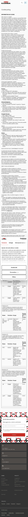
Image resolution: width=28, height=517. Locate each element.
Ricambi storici (17, 484)
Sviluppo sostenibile (5, 484)
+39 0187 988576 (5, 462)
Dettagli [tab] (11, 242)
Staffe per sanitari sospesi (20, 486)
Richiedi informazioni (19, 490)
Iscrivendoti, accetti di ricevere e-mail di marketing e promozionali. (14, 430)
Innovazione (3, 483)
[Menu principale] (25, 2)
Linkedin (8, 503)
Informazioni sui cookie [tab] (21, 242)
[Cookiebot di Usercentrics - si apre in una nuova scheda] (20, 239)
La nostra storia (4, 479)
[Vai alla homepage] (6, 2)
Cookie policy (11, 512)
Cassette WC (17, 478)
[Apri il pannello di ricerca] (22, 2)
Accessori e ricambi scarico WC (20, 482)
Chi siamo (3, 478)
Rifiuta (14, 277)
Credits (8, 514)
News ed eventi (4, 490)
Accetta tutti (14, 267)
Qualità (2, 481)
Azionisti (3, 514)
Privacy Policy (4, 512)
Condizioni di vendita (20, 512)
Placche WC (17, 479)
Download (3, 494)
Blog (15, 494)
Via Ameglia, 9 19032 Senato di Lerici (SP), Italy (8, 449)
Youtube (3, 503)
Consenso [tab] (4, 242)
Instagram (18, 503)
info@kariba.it (9, 210)
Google (9, 286)
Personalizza (13, 272)
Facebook (13, 503)
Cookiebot (10, 281)
